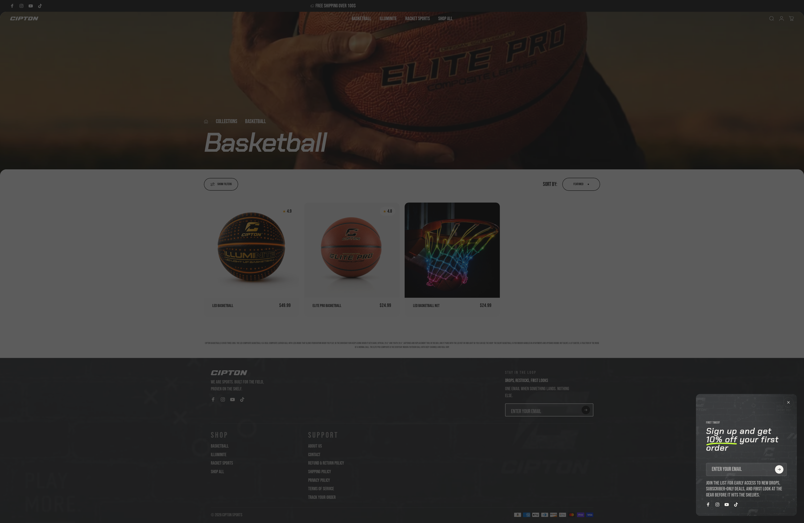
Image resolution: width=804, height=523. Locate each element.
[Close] (788, 402)
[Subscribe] (779, 469)
